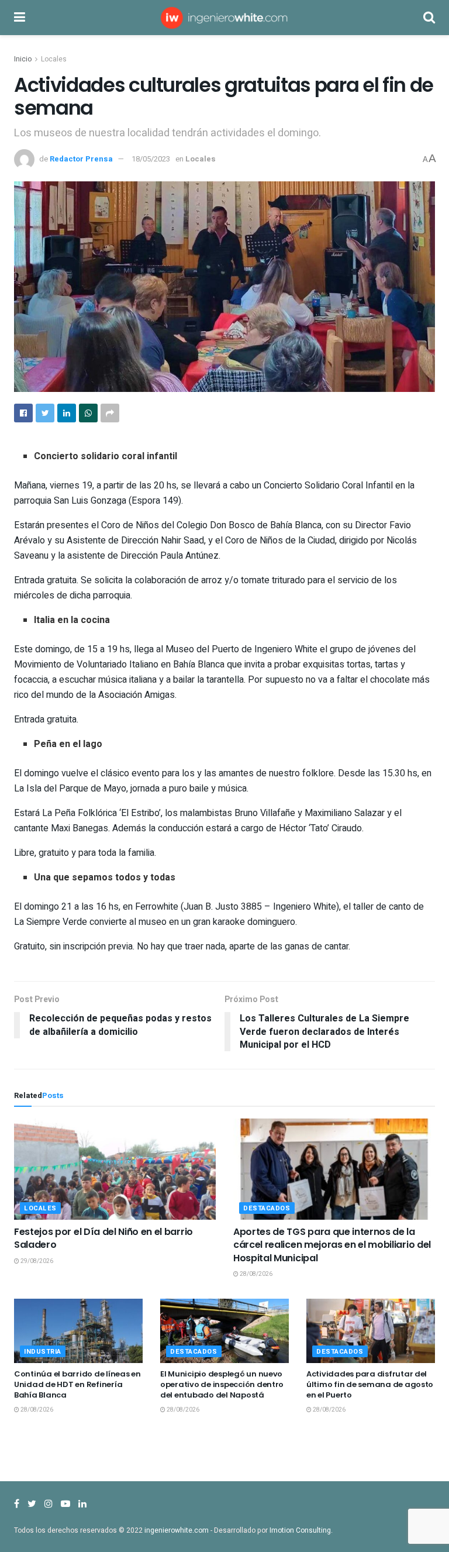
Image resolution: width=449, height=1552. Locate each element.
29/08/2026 (36, 1261)
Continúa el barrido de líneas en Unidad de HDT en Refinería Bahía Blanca (77, 1384)
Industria (42, 1352)
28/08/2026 (255, 1274)
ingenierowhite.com (176, 1530)
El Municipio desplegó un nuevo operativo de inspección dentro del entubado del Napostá (222, 1384)
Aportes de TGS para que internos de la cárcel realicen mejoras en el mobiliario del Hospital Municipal (332, 1245)
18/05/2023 (151, 158)
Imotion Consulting (300, 1530)
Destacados (267, 1208)
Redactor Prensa (81, 158)
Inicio (23, 59)
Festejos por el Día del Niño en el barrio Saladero (103, 1238)
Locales (54, 59)
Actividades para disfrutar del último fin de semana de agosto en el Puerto (369, 1384)
